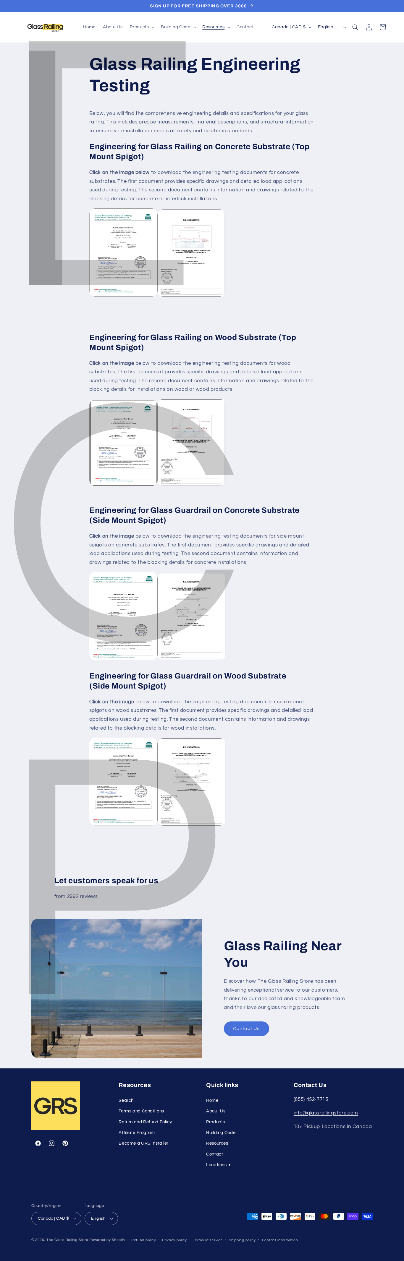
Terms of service (208, 1240)
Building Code (220, 1132)
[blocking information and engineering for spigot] (191, 296)
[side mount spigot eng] (191, 660)
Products (215, 1122)
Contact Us (246, 1028)
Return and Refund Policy (145, 1122)
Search (126, 1100)
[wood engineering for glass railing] (123, 485)
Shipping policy (242, 1240)
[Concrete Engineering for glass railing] (123, 296)
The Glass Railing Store (67, 1240)
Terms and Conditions (141, 1111)
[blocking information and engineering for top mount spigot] (191, 485)
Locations (218, 1165)
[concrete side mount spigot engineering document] (123, 660)
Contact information (280, 1240)
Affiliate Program (137, 1132)
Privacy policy (174, 1240)
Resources (217, 1143)
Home (212, 1100)
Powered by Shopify (107, 1240)
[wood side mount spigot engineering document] (123, 825)
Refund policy (143, 1240)
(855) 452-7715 (311, 1099)
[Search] (355, 27)
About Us (216, 1111)
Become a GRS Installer (144, 1143)
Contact (214, 1154)
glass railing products (293, 1007)
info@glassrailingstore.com (326, 1113)
